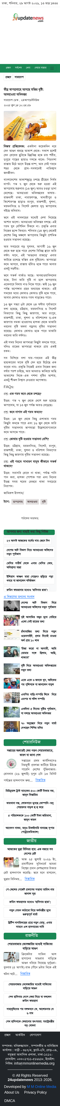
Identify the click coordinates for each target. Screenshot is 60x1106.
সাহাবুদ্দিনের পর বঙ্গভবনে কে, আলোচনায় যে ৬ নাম (30, 1011)
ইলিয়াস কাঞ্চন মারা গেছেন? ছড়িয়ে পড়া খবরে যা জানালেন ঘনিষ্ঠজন (30, 579)
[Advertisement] (30, 46)
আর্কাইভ (20, 1035)
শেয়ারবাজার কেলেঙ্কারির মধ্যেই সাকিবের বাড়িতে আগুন (30, 986)
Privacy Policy (35, 1092)
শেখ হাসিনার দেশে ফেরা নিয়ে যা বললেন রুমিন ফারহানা (30, 999)
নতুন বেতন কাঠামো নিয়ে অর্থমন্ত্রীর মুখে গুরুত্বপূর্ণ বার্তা (30, 912)
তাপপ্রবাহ (18, 502)
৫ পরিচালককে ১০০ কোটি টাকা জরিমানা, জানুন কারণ (30, 817)
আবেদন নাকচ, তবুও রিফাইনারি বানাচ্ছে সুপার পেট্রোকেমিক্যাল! (30, 830)
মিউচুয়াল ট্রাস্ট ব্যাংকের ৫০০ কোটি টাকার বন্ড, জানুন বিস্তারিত (30, 793)
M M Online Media (41, 1087)
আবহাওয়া (32, 502)
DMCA (9, 1101)
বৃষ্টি (44, 502)
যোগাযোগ (35, 1035)
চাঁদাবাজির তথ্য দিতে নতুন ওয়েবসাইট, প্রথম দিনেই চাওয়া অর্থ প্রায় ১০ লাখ (38, 636)
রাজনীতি (31, 935)
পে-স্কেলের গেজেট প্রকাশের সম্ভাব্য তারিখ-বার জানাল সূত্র (30, 891)
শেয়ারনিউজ (31, 742)
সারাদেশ (19, 77)
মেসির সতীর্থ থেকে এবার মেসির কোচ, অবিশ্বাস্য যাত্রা (30, 565)
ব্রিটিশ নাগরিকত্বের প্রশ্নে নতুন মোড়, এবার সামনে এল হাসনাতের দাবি (30, 925)
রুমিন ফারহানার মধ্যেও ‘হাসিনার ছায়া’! (30, 902)
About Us (11, 1092)
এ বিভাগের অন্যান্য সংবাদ (19, 597)
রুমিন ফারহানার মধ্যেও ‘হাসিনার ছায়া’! (27, 590)
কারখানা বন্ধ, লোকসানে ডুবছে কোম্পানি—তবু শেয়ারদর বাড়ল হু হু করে (30, 805)
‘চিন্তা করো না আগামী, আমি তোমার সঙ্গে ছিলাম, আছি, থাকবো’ (38, 653)
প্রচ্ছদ (8, 68)
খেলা (28, 68)
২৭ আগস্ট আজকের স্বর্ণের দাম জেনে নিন (28, 541)
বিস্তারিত (40, 780)
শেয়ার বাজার (40, 68)
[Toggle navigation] (52, 68)
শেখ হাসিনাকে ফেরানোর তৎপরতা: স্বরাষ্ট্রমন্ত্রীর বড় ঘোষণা (30, 1023)
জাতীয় (31, 841)
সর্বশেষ (18, 68)
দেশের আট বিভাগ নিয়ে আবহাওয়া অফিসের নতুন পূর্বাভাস (30, 552)
